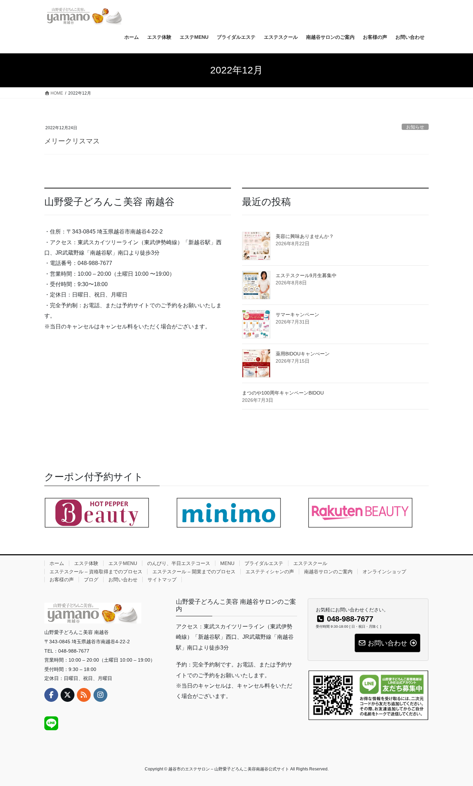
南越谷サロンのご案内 (328, 571)
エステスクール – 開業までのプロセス (193, 571)
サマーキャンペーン (297, 314)
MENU (227, 563)
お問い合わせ (122, 579)
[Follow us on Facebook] (51, 695)
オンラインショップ (384, 571)
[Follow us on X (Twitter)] (67, 695)
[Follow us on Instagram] (100, 695)
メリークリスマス (72, 141)
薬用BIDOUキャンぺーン (303, 353)
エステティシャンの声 (270, 571)
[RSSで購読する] (84, 695)
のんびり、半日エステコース (178, 563)
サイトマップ (162, 579)
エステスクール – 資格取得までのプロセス (96, 571)
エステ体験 (86, 563)
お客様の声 (62, 579)
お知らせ (415, 127)
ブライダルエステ (263, 563)
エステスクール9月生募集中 (306, 275)
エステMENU (122, 563)
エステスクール (310, 563)
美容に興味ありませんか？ (305, 236)
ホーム (57, 563)
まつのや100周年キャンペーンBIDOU (283, 393)
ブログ (91, 579)
